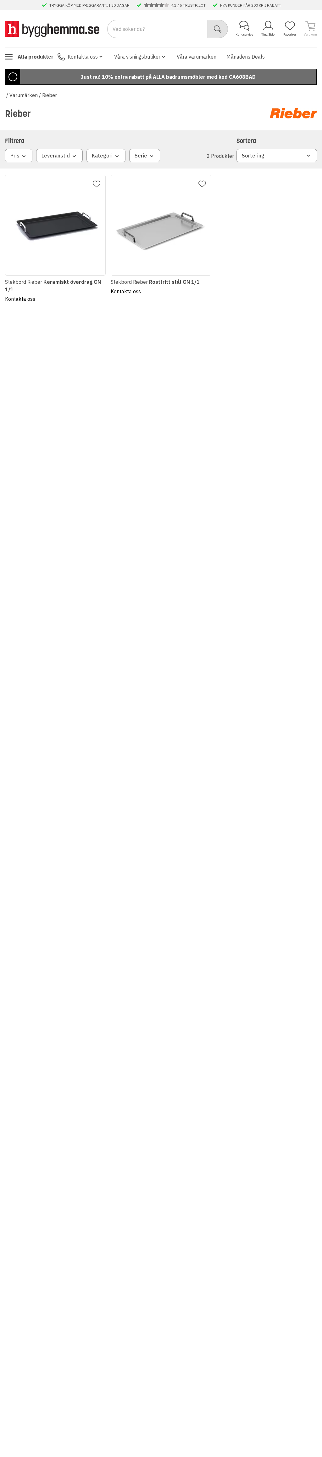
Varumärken (23, 95)
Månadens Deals (245, 57)
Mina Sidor (268, 34)
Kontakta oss (83, 57)
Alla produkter (35, 57)
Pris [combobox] (14, 155)
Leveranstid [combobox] (56, 155)
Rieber (49, 95)
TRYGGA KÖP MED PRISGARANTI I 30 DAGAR (89, 5)
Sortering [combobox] (253, 155)
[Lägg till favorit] (97, 184)
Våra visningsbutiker (137, 57)
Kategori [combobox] (102, 155)
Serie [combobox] (141, 155)
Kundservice (244, 34)
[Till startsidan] (52, 29)
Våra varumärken (196, 57)
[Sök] (218, 29)
